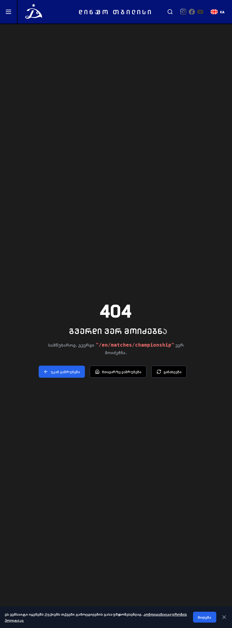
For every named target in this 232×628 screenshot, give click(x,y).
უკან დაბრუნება (65, 371)
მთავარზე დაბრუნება (121, 371)
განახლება (173, 371)
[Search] (170, 11)
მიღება (204, 617)
